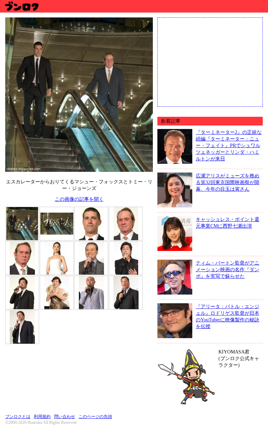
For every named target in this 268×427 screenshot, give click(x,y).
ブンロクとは (17, 416)
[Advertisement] (210, 61)
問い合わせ (64, 416)
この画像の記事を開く (79, 199)
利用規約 (42, 416)
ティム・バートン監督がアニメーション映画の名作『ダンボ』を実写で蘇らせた (227, 269)
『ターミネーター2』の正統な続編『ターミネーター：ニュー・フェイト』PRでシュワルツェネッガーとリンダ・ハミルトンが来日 (229, 145)
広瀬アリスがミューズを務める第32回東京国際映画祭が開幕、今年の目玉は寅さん (227, 182)
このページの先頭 (95, 416)
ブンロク (21, 6)
